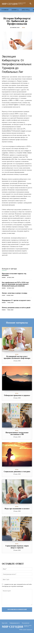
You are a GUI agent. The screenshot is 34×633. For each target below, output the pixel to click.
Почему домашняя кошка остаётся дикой (16, 307)
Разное (4, 309)
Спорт (3, 295)
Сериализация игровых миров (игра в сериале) (17, 547)
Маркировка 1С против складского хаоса (16, 300)
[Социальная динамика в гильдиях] (17, 454)
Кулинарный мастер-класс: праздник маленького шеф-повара (17, 357)
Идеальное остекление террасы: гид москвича (14, 274)
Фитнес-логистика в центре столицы (14, 293)
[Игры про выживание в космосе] (17, 491)
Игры (23, 27)
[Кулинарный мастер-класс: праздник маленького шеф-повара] (17, 339)
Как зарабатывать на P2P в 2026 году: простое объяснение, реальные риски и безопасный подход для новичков (15, 284)
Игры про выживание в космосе (17, 508)
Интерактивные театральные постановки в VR (17, 433)
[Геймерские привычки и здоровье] (17, 378)
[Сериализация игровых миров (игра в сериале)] (17, 529)
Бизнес (4, 277)
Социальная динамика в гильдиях (17, 471)
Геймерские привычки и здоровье (17, 395)
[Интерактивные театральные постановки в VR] (17, 415)
